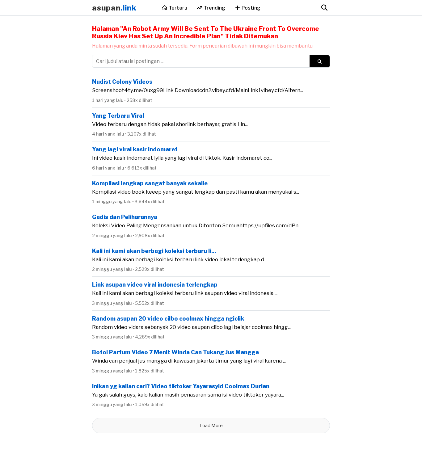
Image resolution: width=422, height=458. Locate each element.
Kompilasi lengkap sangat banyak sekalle (150, 183)
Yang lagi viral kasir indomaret (135, 149)
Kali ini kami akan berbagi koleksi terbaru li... (154, 251)
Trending (214, 8)
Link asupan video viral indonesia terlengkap (154, 284)
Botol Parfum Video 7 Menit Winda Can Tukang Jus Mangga (175, 352)
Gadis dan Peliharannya (124, 217)
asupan (114, 7)
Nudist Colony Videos (122, 81)
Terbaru (177, 8)
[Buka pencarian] (324, 7)
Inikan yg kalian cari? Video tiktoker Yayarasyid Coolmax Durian (180, 386)
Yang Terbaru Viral (118, 115)
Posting (250, 8)
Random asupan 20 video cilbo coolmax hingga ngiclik (168, 318)
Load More (211, 425)
